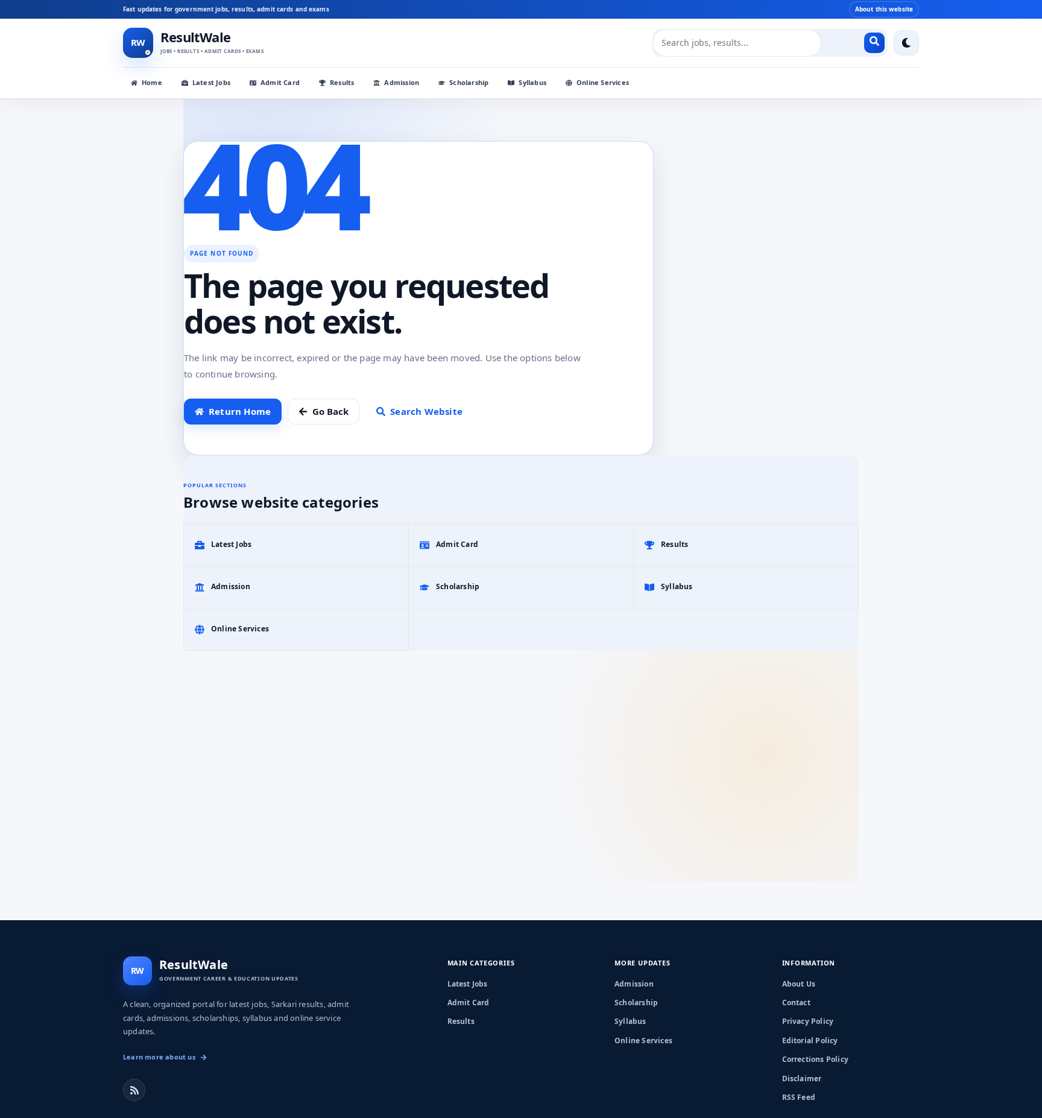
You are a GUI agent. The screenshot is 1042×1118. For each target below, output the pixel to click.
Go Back (330, 411)
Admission (401, 82)
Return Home (240, 411)
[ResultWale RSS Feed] (134, 1090)
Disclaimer (802, 1078)
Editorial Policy (810, 1040)
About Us (799, 984)
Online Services (602, 82)
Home (152, 82)
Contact (796, 1002)
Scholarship (468, 82)
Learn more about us (159, 1056)
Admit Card (280, 82)
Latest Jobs (211, 82)
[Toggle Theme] (906, 42)
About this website (884, 9)
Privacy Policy (808, 1021)
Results (342, 82)
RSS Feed (799, 1097)
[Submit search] (874, 43)
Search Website (426, 411)
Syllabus (532, 82)
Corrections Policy (815, 1059)
